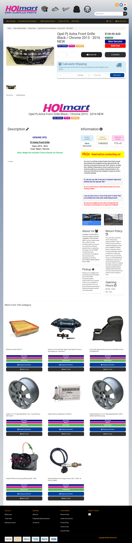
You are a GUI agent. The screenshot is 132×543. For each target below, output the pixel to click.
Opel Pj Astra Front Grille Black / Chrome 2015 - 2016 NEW (55, 28)
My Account (8, 514)
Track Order (8, 518)
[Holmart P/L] (21, 9)
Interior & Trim (63, 21)
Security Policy (64, 531)
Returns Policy (64, 514)
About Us (35, 514)
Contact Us (36, 522)
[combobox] (108, 14)
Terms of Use (64, 526)
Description (9, 95)
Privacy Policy (64, 522)
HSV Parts (75, 21)
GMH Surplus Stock (47, 21)
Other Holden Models (19, 28)
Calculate (118, 75)
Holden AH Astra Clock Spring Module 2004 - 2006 (21, 478)
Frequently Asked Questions (41, 518)
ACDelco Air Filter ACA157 (14, 349)
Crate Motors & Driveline (27, 21)
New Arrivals (10, 21)
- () (110, 21)
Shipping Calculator (25, 365)
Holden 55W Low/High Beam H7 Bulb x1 (60, 414)
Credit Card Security (66, 518)
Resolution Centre (10, 522)
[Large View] (11, 87)
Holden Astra (32, 28)
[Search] (125, 14)
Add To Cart (25, 369)
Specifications (20, 95)
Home (9, 28)
